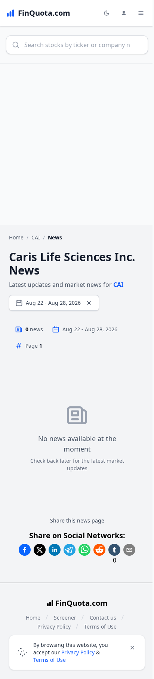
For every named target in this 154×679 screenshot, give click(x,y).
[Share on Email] (129, 550)
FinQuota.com (81, 603)
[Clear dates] (89, 303)
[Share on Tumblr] (114, 550)
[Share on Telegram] (70, 550)
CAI (35, 237)
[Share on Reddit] (99, 550)
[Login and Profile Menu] (124, 13)
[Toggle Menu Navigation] (141, 13)
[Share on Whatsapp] (84, 550)
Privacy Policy (78, 652)
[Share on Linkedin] (55, 550)
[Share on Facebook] (25, 550)
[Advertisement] (77, 144)
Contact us (103, 617)
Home (16, 237)
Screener (65, 617)
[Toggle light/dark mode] (106, 13)
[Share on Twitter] (40, 550)
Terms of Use (49, 659)
